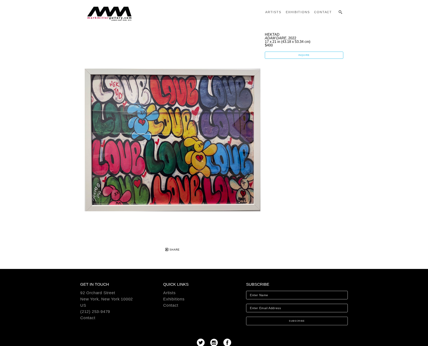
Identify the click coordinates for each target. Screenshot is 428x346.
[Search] (340, 12)
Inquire (304, 55)
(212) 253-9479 (95, 312)
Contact (87, 318)
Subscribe (297, 321)
